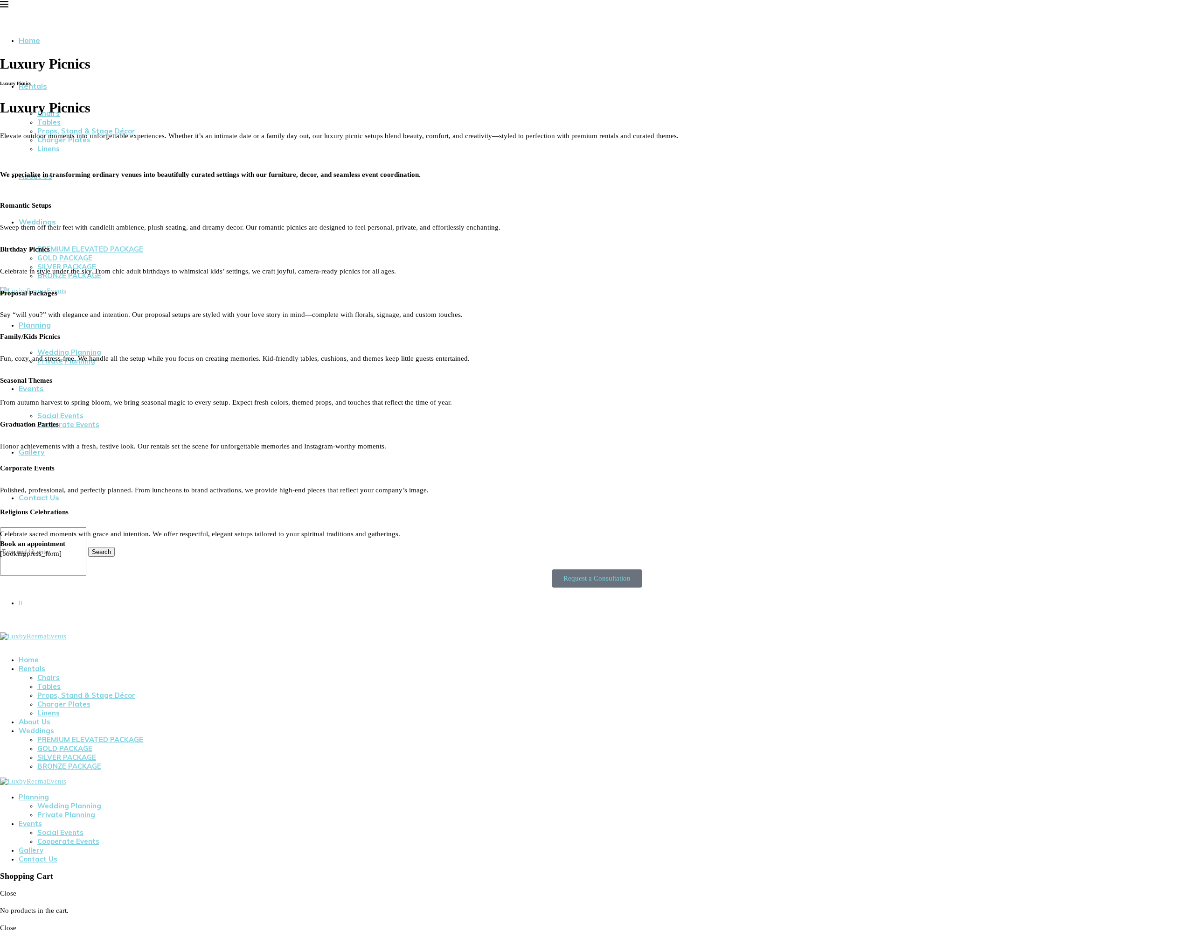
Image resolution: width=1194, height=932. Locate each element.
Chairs (48, 677)
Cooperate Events (68, 841)
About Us (34, 721)
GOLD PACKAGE (64, 748)
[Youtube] (18, 644)
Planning (35, 324)
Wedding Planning (69, 805)
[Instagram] (358, 604)
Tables (49, 686)
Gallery (31, 850)
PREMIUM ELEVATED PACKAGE (90, 739)
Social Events (60, 415)
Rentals (32, 668)
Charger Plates (63, 704)
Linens (48, 148)
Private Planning (66, 814)
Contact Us (39, 497)
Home (29, 40)
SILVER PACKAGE (66, 757)
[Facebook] (333, 604)
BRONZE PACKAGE (69, 766)
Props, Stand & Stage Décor (86, 695)
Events (30, 823)
